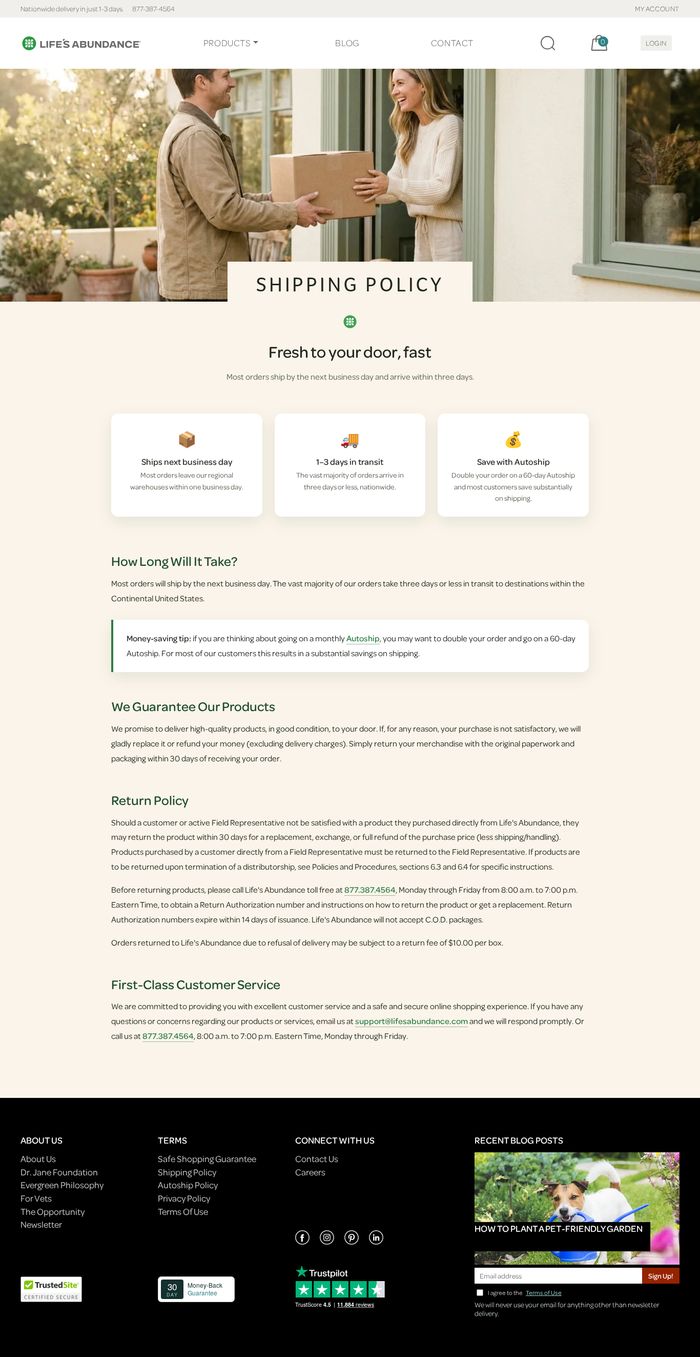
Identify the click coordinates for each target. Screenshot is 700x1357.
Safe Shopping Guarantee (207, 1158)
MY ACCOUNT (657, 8)
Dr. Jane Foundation (59, 1172)
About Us (38, 1158)
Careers (310, 1172)
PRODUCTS (227, 42)
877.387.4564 (370, 889)
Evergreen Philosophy (62, 1184)
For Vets (36, 1198)
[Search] (548, 43)
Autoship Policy (188, 1184)
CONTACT (452, 42)
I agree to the (525, 1292)
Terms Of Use (183, 1211)
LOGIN (656, 43)
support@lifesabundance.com (411, 1021)
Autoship (363, 638)
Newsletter (41, 1224)
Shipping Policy (187, 1172)
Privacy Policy (184, 1198)
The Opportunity (52, 1211)
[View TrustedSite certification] (51, 1288)
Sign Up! (660, 1276)
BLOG (347, 42)
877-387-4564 (153, 8)
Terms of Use (544, 1292)
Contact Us (316, 1158)
